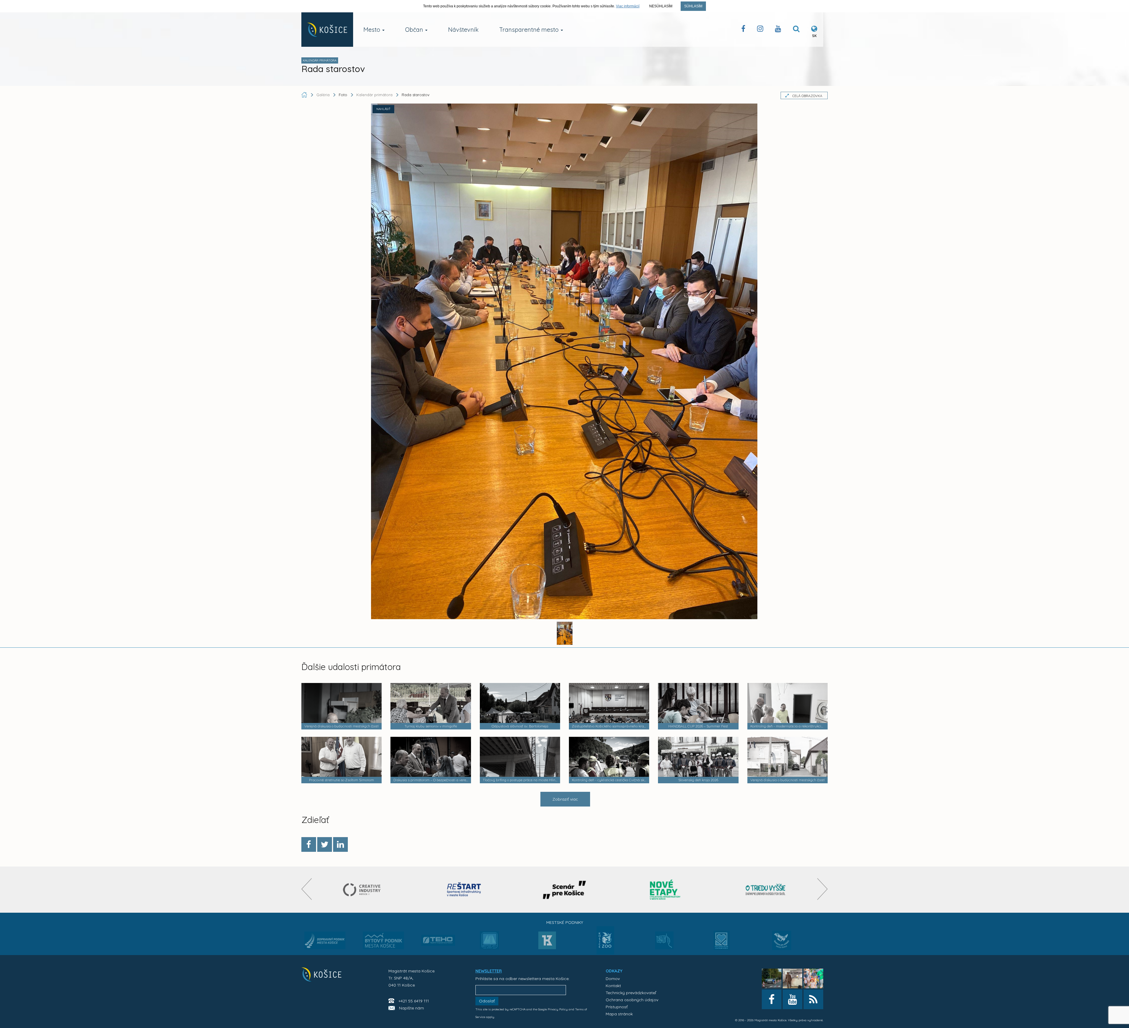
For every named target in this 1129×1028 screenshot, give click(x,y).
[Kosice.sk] (327, 29)
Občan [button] (415, 29)
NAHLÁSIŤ (383, 109)
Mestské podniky (564, 922)
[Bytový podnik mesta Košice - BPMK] (383, 942)
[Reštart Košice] (463, 889)
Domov (613, 978)
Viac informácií (627, 6)
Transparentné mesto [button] (529, 29)
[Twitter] (324, 844)
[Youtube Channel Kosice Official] (778, 30)
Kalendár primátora (374, 94)
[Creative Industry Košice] (363, 889)
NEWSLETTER (488, 971)
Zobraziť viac (565, 799)
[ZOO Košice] (605, 953)
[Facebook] (308, 844)
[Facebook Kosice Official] (743, 30)
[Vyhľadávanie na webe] (796, 30)
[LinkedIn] (340, 844)
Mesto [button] (372, 29)
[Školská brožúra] (765, 889)
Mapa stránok (619, 1014)
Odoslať (487, 1001)
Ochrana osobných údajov (632, 999)
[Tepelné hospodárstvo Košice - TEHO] (438, 936)
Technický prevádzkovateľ (631, 992)
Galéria (323, 94)
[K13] (547, 942)
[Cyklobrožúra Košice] (665, 889)
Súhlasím (693, 6)
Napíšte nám (411, 1008)
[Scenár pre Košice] (565, 889)
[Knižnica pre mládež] (781, 944)
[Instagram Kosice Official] (760, 30)
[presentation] (306, 889)
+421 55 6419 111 (413, 1001)
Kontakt (613, 985)
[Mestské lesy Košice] (489, 943)
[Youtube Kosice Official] (792, 999)
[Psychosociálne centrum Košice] (722, 944)
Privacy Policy (558, 1009)
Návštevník (463, 29)
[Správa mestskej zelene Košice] (664, 942)
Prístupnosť (617, 1006)
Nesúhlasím (660, 6)
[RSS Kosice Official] (813, 999)
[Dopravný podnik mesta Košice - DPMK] (324, 942)
